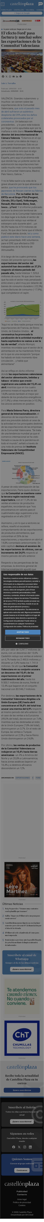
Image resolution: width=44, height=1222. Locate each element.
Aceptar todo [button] (23, 632)
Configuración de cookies (12, 626)
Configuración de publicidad (13, 621)
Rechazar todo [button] (22, 638)
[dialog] (22, 609)
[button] (22, 643)
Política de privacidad (30, 626)
